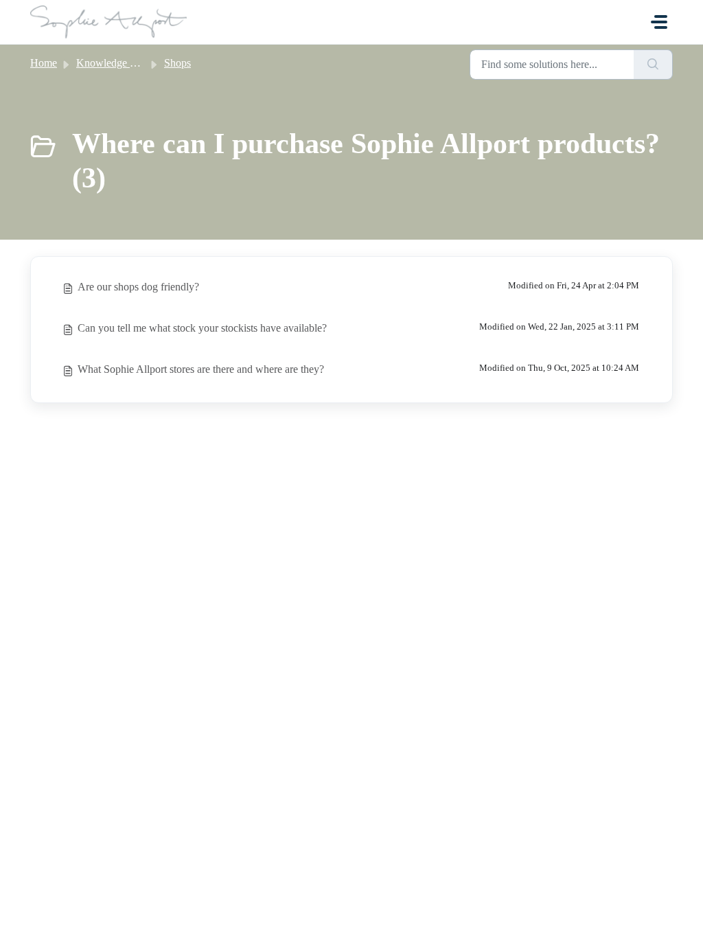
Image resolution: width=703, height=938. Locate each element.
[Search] (653, 64)
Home (43, 63)
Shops (177, 63)
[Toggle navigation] (659, 22)
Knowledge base (112, 63)
